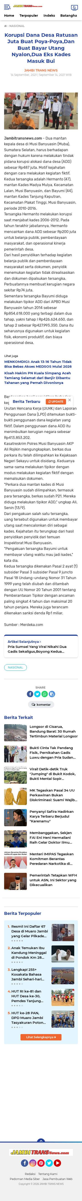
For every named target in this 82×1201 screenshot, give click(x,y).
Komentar (43, 704)
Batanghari (69, 15)
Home (9, 15)
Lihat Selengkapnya (40, 1037)
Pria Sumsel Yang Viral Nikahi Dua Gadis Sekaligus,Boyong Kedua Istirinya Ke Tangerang (37, 649)
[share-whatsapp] (44, 694)
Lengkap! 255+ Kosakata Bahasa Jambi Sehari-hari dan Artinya (26, 974)
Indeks (49, 15)
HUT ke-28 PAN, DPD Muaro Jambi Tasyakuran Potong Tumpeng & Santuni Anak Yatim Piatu (28, 1018)
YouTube (60, 1169)
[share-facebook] (30, 694)
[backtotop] (41, 1142)
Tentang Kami (47, 1174)
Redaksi (30, 1174)
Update (57, 401)
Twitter (51, 1169)
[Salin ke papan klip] (52, 694)
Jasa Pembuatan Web (57, 1179)
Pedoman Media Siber (25, 1179)
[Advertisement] (41, 1091)
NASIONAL (15, 667)
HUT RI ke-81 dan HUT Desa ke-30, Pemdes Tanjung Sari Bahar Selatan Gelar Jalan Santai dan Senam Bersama (29, 996)
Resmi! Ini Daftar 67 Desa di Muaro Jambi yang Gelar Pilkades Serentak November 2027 (29, 931)
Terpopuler (29, 15)
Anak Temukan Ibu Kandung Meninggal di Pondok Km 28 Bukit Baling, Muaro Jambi (28, 953)
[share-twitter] (37, 694)
